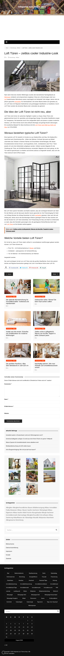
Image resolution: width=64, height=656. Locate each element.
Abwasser (13, 510)
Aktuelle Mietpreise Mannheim (43, 517)
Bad (8, 573)
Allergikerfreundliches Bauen (22, 507)
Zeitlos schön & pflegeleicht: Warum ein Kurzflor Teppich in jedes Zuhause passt (45, 333)
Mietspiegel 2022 (35, 594)
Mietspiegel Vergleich (12, 598)
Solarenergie (30, 602)
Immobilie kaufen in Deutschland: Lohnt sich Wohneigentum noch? (24, 435)
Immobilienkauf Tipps (11, 587)
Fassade (44, 576)
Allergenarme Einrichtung (14, 520)
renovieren (33, 598)
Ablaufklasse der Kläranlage (23, 517)
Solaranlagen (19, 602)
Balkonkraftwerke (19, 573)
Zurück (9, 274)
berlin (44, 573)
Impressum (9, 551)
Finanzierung (54, 576)
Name (6, 399)
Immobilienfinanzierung (26, 584)
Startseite (8, 558)
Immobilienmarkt (36, 587)
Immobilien (18, 101)
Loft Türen (10, 224)
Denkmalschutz (11, 576)
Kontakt (8, 555)
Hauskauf (31, 580)
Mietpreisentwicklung (44, 591)
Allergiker (9, 507)
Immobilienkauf (54, 584)
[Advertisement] (32, 28)
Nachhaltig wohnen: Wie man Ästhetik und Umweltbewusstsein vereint (46, 365)
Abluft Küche (27, 512)
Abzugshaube (36, 512)
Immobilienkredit (24, 587)
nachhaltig (38, 215)
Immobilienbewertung (11, 584)
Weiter (54, 274)
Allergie (44, 512)
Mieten (25, 591)
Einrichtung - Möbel (14, 57)
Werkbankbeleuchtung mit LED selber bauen (18, 446)
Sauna (42, 598)
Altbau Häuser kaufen (24, 510)
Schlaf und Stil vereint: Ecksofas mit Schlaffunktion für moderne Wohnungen (17, 333)
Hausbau (21, 580)
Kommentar (8, 384)
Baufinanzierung (33, 573)
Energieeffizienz (33, 576)
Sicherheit (9, 602)
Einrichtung (22, 576)
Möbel (24, 598)
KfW (57, 587)
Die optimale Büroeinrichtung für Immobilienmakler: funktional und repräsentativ (17, 301)
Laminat (8, 591)
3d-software (44, 515)
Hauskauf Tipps (43, 580)
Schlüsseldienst (53, 598)
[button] (3, 652)
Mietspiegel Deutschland (51, 594)
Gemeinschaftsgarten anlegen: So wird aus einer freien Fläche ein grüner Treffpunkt (29, 438)
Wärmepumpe (32, 605)
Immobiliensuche (48, 587)
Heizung (55, 580)
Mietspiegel (10, 594)
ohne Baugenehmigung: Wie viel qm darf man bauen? (21, 449)
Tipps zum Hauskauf (52, 602)
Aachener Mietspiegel (39, 510)
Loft (5, 99)
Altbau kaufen (17, 512)
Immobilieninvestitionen (41, 584)
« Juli (5, 645)
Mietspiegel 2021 (22, 594)
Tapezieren (40, 602)
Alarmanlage (22, 515)
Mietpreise (33, 591)
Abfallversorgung (38, 507)
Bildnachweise (10, 544)
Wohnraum (7, 97)
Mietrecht (55, 591)
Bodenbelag (54, 573)
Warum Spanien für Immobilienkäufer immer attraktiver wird (22, 442)
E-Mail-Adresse (9, 406)
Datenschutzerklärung (12, 547)
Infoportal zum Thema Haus (32, 6)
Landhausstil (17, 591)
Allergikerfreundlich (33, 515)
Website (6, 413)
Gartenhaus (10, 580)
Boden (32, 248)
